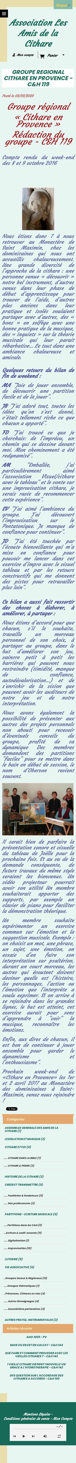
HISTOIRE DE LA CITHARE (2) (24, 1177)
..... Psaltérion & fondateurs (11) (23, 1195)
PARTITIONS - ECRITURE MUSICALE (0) (31, 1214)
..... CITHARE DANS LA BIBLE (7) (22, 1158)
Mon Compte (62, 1418)
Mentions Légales (36, 1414)
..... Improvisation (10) (17, 1248)
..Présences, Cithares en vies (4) (24, 1293)
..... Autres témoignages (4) (21, 1301)
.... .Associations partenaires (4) (24, 1309)
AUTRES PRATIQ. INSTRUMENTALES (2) (31, 1320)
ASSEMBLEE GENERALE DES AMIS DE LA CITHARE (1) (31, 1129)
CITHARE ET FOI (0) (18, 1147)
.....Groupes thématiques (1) (21, 1286)
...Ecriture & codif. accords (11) (23, 1233)
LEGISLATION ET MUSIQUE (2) (25, 1139)
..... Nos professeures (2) (19, 1203)
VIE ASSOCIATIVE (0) (19, 1267)
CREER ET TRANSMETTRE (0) (24, 1185)
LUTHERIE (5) (14, 1259)
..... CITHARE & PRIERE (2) (19, 1165)
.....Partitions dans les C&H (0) (23, 1225)
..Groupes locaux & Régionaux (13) (25, 1278)
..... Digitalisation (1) (16, 1240)
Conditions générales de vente (26, 1418)
